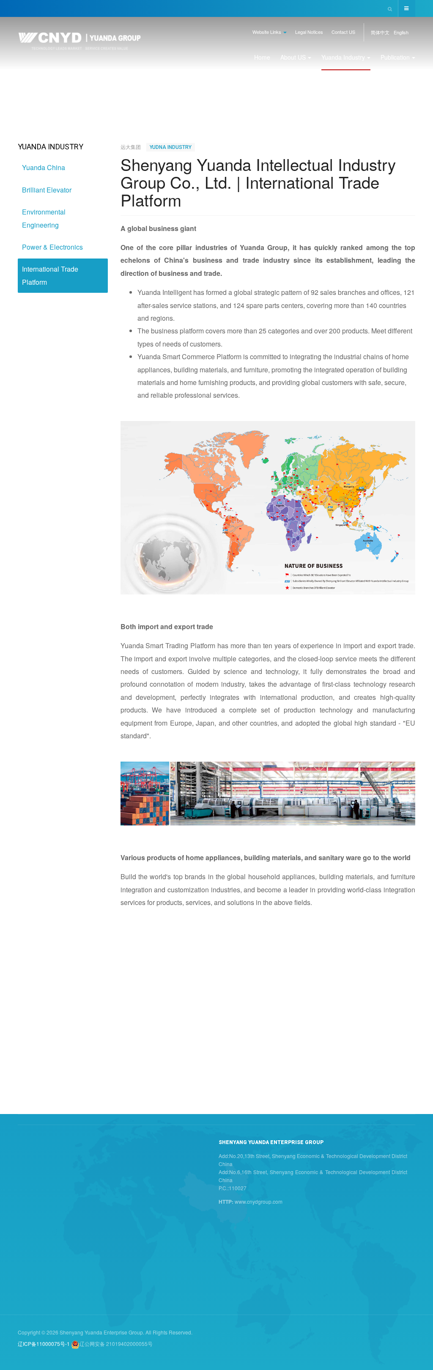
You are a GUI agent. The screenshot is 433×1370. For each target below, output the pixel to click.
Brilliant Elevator (46, 190)
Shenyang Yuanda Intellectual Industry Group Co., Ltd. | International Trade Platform (258, 181)
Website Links (267, 31)
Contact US (343, 31)
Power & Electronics (52, 247)
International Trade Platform (50, 275)
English (401, 32)
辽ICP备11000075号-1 (44, 1343)
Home (262, 57)
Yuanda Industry (343, 57)
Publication (395, 57)
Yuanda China (43, 167)
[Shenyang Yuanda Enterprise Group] (80, 43)
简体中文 (380, 32)
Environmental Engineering (44, 218)
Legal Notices (309, 31)
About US (293, 57)
